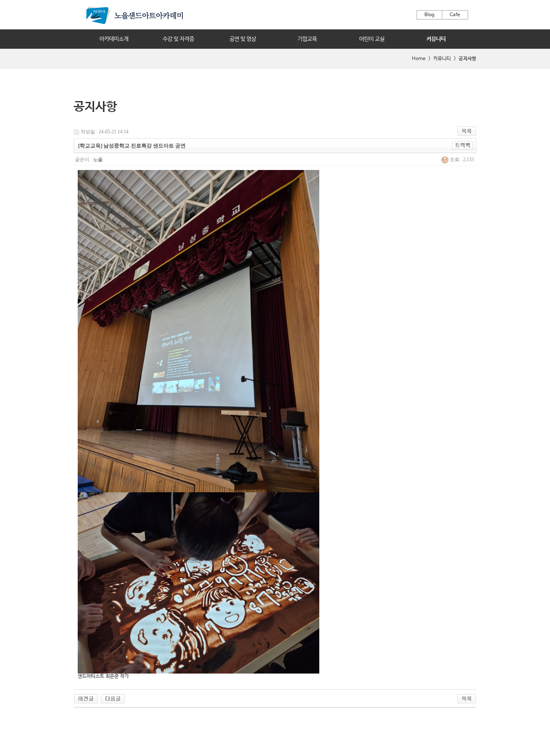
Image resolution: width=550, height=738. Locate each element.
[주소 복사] (462, 145)
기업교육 (307, 39)
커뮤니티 (436, 39)
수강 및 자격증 (178, 39)
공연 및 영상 (243, 39)
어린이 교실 (372, 39)
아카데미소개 (113, 39)
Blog (429, 15)
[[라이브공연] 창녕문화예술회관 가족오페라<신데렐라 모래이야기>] (86, 698)
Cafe (455, 15)
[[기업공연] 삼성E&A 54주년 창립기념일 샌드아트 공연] (113, 698)
